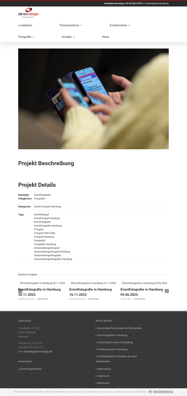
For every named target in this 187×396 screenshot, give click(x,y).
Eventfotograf (41, 214)
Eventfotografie (42, 194)
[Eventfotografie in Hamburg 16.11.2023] (93, 283)
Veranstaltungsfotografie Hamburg (53, 259)
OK (150, 392)
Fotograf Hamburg (44, 236)
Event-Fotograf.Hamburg (47, 206)
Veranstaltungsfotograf (46, 247)
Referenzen (103, 383)
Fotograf (38, 229)
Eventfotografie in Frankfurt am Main (117, 356)
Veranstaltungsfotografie (47, 255)
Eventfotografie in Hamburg (112, 335)
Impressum (103, 375)
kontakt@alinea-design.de (157, 3)
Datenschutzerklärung (162, 392)
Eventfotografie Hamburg (48, 225)
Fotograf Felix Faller (44, 233)
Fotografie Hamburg (45, 244)
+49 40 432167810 (134, 3)
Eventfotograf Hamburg (47, 218)
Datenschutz (104, 368)
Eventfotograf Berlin (30, 368)
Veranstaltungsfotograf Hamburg (52, 251)
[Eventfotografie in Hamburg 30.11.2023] (42, 283)
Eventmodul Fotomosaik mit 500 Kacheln (119, 328)
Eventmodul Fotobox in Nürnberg (115, 342)
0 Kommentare (42, 299)
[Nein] (183, 392)
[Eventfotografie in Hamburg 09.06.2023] (144, 283)
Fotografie (39, 198)
